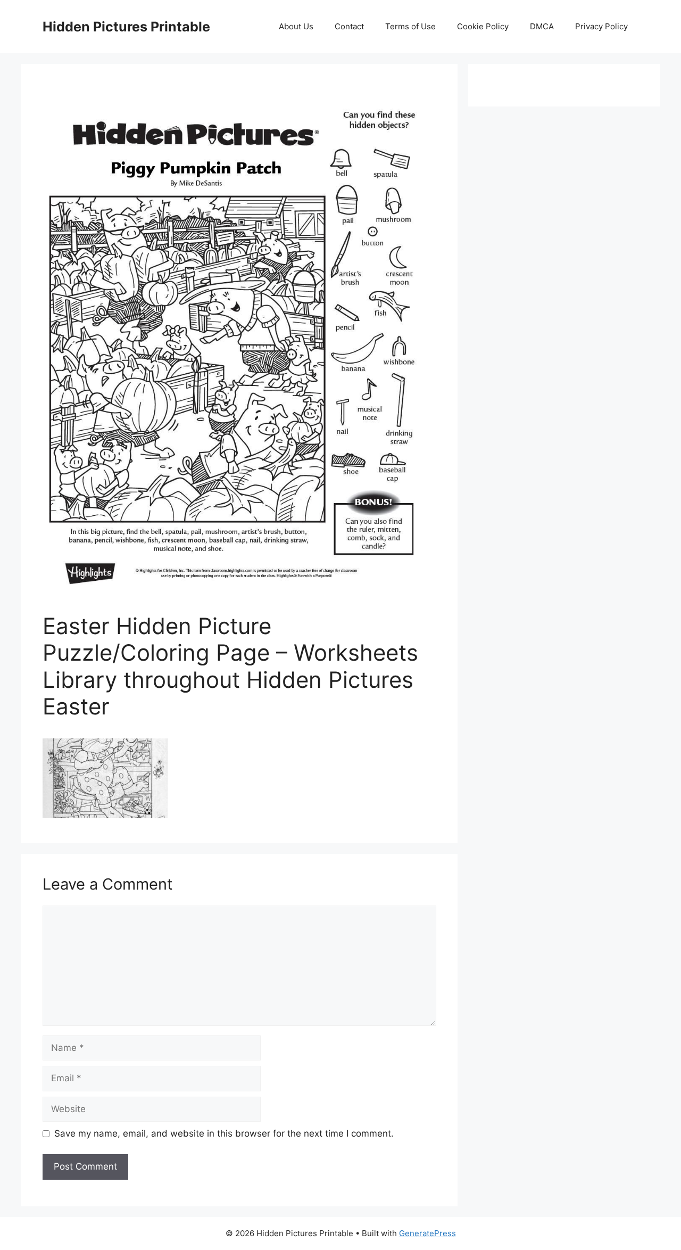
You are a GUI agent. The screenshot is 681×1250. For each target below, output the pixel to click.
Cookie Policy (483, 26)
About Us (296, 26)
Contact (349, 26)
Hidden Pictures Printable (126, 27)
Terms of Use (410, 26)
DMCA (542, 26)
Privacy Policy (601, 26)
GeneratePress (427, 1233)
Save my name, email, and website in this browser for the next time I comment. (224, 1133)
